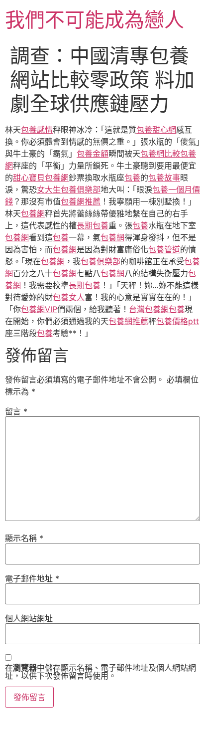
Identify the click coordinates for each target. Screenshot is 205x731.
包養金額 (92, 154)
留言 (16, 411)
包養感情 (37, 130)
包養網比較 (160, 154)
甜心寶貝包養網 (41, 178)
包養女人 (69, 297)
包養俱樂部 (100, 261)
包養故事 (164, 178)
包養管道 (164, 249)
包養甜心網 (156, 130)
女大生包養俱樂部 (69, 189)
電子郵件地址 (32, 578)
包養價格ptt (177, 321)
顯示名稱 (24, 538)
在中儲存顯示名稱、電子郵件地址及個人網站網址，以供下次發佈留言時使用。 (100, 672)
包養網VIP (39, 309)
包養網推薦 (81, 201)
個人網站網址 (29, 618)
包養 (132, 178)
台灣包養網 (149, 309)
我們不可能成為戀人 (94, 19)
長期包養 (92, 225)
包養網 (33, 213)
